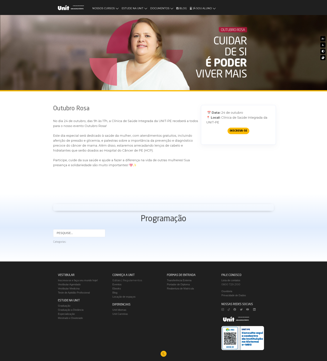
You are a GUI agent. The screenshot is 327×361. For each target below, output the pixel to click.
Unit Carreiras (120, 313)
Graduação (64, 305)
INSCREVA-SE (238, 131)
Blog (114, 292)
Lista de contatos (230, 280)
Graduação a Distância (70, 309)
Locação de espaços (124, 296)
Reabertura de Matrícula (180, 288)
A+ (323, 38)
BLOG (183, 8)
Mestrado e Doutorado (70, 318)
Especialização (66, 313)
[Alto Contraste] (322, 51)
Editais (116, 280)
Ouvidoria (226, 291)
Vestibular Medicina (69, 288)
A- (323, 45)
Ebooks (116, 288)
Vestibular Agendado (69, 284)
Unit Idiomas (119, 309)
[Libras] (322, 57)
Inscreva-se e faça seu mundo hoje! (78, 280)
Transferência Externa (179, 280)
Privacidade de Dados (233, 295)
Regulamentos (132, 280)
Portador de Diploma (178, 284)
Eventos (117, 284)
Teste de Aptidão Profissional (74, 292)
